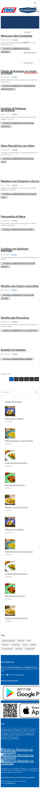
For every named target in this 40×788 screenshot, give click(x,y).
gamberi (21, 641)
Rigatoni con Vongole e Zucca (20, 181)
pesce (25, 645)
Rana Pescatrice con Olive (17, 145)
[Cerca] (36, 392)
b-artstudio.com (10, 783)
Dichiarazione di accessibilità (25, 777)
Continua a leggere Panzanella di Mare (18, 229)
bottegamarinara (8, 641)
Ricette (15, 40)
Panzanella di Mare (13, 216)
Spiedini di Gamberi (13, 349)
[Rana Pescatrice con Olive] (10, 478)
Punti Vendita (19, 675)
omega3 (5, 645)
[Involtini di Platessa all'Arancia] (10, 455)
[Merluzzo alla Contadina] (10, 411)
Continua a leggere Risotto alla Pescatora (20, 330)
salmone (18, 649)
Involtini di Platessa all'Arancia (13, 109)
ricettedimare (7, 649)
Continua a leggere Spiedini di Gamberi (17, 359)
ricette (33, 645)
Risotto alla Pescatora (15, 317)
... (31, 379)
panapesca (15, 645)
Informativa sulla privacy (8, 777)
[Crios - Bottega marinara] (19, 14)
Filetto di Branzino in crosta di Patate (18, 72)
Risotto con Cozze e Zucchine (20, 286)
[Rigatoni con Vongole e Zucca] (10, 500)
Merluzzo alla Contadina (16, 35)
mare (29, 641)
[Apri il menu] (1, 2)
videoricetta (29, 649)
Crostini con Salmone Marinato (14, 249)
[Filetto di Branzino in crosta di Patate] (10, 433)
